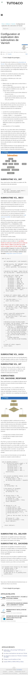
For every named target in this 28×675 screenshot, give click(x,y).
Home (3, 24)
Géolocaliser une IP (20, 671)
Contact (5, 671)
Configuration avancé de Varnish (14, 253)
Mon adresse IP (23, 673)
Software (8, 24)
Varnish (13, 24)
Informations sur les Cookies (10, 673)
